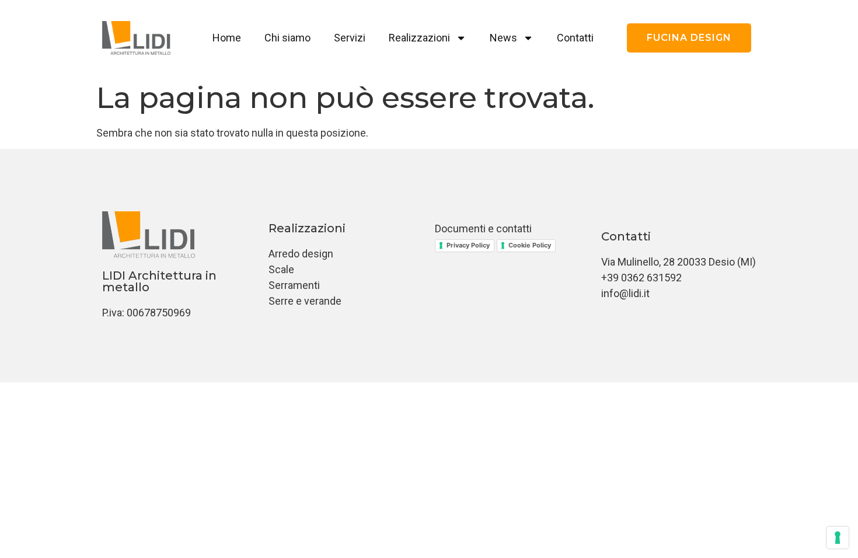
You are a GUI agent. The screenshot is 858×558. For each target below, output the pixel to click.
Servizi (349, 38)
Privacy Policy (468, 245)
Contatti (575, 38)
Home (226, 38)
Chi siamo (287, 38)
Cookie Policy (529, 245)
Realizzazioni (419, 38)
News (503, 38)
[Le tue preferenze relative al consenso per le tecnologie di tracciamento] (837, 537)
